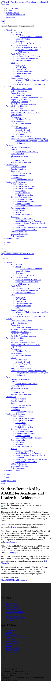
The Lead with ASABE (24, 71)
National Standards (22, 204)
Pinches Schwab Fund (24, 132)
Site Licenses (20, 191)
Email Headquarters (20, 580)
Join (7, 245)
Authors (14, 158)
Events (8, 145)
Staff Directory (11, 641)
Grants (13, 126)
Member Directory (13, 13)
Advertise (19, 212)
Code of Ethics (11, 652)
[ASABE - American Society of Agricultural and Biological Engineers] (26, 4)
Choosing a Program (23, 95)
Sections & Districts (18, 167)
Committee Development (25, 201)
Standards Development (20, 197)
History (18, 34)
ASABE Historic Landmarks (31, 37)
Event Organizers (17, 154)
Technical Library (12, 8)
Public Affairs (16, 54)
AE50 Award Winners (23, 123)
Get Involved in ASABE (15, 618)
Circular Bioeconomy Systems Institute (30, 84)
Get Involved (11, 165)
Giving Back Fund (22, 130)
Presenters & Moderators (20, 147)
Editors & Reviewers (19, 232)
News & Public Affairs (14, 607)
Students (14, 171)
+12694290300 (7, 580)
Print (3, 483)
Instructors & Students (19, 234)
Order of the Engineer (19, 91)
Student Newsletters (23, 173)
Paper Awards (16, 117)
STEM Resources (22, 52)
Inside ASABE (21, 69)
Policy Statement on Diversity (26, 58)
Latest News (20, 65)
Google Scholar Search (24, 188)
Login (3, 21)
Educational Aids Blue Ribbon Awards (25, 113)
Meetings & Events (13, 609)
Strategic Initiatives (18, 78)
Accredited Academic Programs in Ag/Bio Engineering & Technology (27, 98)
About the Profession (19, 45)
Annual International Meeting (26, 152)
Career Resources (12, 616)
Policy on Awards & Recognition (23, 136)
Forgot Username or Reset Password (20, 254)
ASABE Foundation (18, 169)
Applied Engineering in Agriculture (28, 221)
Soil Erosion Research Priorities (27, 56)
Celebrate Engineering (19, 102)
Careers (9, 87)
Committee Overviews (24, 180)
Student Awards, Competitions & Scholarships (28, 139)
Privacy (9, 646)
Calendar (14, 149)
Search (26, 258)
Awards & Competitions (15, 106)
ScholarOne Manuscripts (15, 15)
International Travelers (19, 156)
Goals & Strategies (22, 39)
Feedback (9, 620)
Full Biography (12, 542)
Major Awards (16, 115)
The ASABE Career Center (21, 89)
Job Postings (20, 210)
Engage (9, 10)
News (13, 63)
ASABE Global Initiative (25, 60)
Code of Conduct (17, 160)
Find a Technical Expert (24, 43)
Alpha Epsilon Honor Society (26, 50)
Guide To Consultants (23, 214)
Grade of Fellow (17, 108)
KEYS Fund (20, 134)
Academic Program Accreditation (28, 47)
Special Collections (22, 193)
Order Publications (18, 236)
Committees (10, 17)
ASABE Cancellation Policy (22, 162)
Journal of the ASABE (24, 219)
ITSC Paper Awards (23, 119)
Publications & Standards (15, 182)
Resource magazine (18, 208)
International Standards (24, 199)
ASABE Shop (11, 630)
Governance (20, 41)
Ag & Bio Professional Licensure (23, 104)
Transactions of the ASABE (26, 230)
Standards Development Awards (23, 110)
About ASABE (16, 32)
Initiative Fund (21, 128)
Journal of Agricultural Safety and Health (31, 227)
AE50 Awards (16, 121)
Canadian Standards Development (28, 206)
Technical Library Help (24, 195)
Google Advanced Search (25, 186)
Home (3, 481)
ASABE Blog (20, 67)
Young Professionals (18, 175)
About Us (9, 30)
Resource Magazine (23, 73)
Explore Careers (17, 93)
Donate (8, 242)
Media (17, 76)
